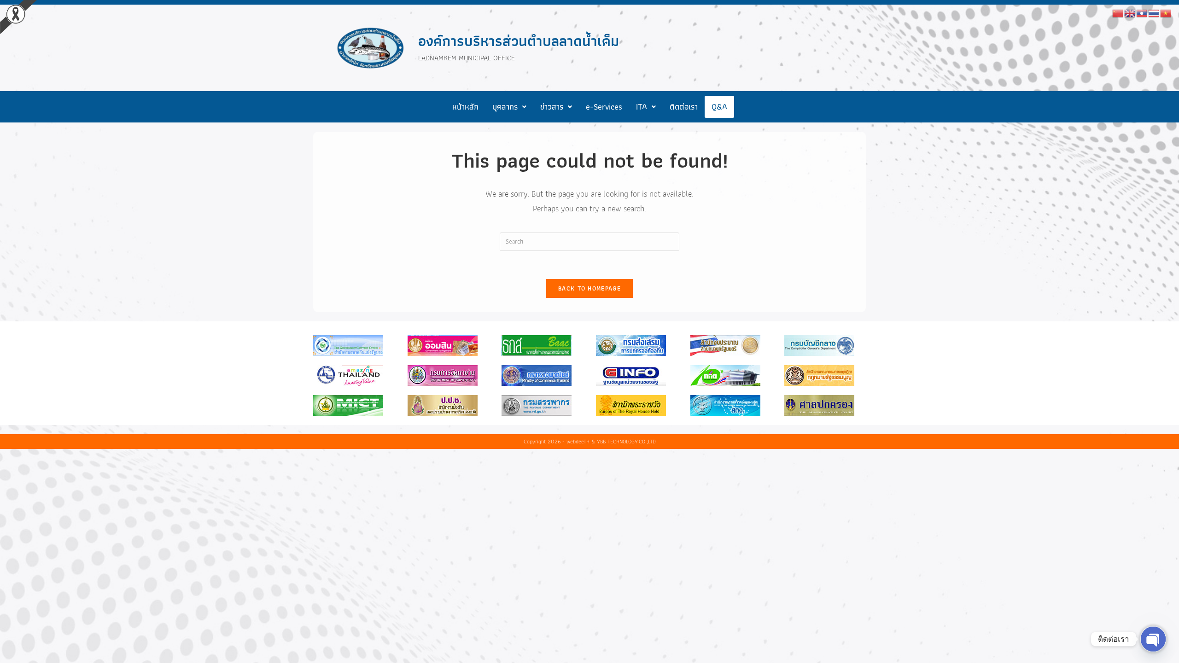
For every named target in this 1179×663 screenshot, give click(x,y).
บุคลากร (505, 106)
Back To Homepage (589, 288)
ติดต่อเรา (684, 106)
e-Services (604, 106)
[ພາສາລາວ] (1142, 12)
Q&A (719, 106)
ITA (641, 106)
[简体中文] (1118, 12)
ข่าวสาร (551, 106)
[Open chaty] (1153, 639)
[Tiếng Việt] (1166, 12)
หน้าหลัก (465, 106)
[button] (509, 107)
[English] (1130, 12)
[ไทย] (1154, 12)
